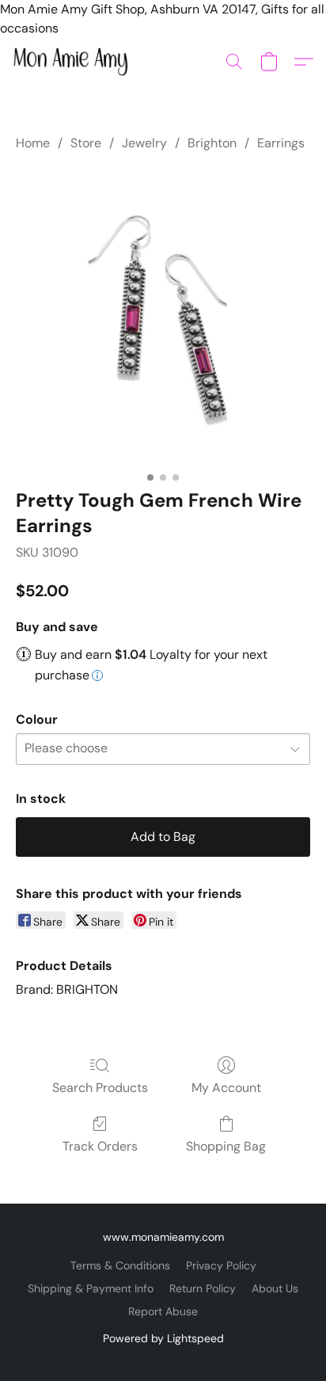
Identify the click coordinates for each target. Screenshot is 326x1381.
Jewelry (144, 143)
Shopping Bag (226, 1146)
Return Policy (202, 1288)
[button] (74, 62)
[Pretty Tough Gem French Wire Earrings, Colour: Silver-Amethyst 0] (163, 316)
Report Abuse (163, 1311)
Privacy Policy (221, 1265)
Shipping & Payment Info (91, 1288)
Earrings (281, 143)
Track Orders (100, 1146)
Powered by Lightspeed (163, 1338)
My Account (226, 1087)
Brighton (212, 143)
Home (33, 143)
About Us (275, 1288)
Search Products (100, 1087)
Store (85, 143)
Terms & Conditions (120, 1265)
